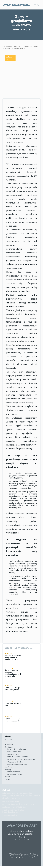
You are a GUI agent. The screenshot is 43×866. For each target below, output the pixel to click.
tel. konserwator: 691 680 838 (14, 807)
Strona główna (7, 46)
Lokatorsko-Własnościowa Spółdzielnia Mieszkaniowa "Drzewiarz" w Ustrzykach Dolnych (21, 794)
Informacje (27, 46)
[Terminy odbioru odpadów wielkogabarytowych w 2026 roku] (31, 672)
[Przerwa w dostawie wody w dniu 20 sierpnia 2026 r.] (31, 656)
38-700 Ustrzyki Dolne (10, 801)
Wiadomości (18, 46)
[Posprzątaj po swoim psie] (31, 703)
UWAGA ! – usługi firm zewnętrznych (12, 688)
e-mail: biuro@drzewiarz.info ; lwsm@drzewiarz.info (13, 811)
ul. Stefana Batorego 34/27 (13, 798)
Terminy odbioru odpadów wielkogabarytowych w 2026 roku (13, 673)
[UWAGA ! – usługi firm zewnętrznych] (31, 687)
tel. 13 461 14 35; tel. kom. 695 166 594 (18, 804)
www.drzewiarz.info (9, 815)
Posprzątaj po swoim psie (13, 704)
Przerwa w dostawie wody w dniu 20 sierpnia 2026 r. (13, 657)
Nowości (8, 653)
